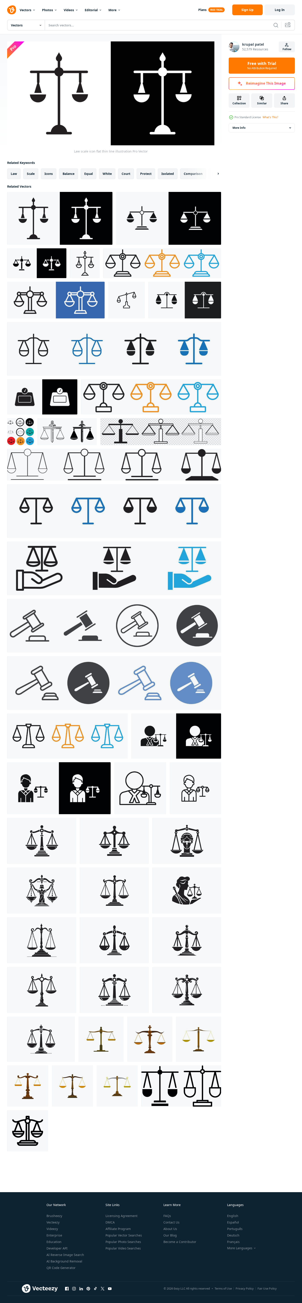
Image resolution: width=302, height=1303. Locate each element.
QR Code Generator (61, 1268)
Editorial (91, 10)
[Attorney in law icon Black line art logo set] (176, 736)
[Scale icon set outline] (114, 349)
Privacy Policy (245, 1288)
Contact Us (171, 1222)
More (112, 10)
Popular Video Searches (123, 1248)
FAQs (167, 1216)
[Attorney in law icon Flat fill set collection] (59, 788)
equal (88, 173)
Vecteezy (52, 1222)
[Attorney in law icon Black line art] (140, 788)
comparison (193, 173)
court (126, 173)
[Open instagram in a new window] (74, 1288)
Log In (280, 10)
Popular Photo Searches (123, 1242)
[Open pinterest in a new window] (88, 1288)
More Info (238, 128)
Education (53, 1242)
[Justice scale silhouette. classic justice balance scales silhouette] (41, 841)
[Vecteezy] (11, 9)
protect (146, 173)
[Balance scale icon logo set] (184, 300)
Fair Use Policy (267, 1288)
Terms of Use (223, 1288)
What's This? (270, 117)
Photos (47, 10)
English (232, 1216)
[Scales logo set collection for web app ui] (151, 396)
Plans (202, 10)
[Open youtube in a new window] (110, 1288)
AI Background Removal (64, 1261)
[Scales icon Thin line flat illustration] (42, 396)
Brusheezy (54, 1216)
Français (233, 1242)
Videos (69, 10)
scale (31, 173)
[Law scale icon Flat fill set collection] (36, 263)
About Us (170, 1229)
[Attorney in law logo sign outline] (195, 788)
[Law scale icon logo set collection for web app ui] (162, 263)
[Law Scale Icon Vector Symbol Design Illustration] (27, 1130)
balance (68, 173)
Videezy (52, 1229)
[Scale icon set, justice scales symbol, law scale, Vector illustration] (160, 431)
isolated (167, 173)
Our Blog (170, 1235)
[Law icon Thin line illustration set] (67, 736)
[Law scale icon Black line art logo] (85, 263)
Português (235, 1229)
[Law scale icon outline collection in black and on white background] (126, 300)
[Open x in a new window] (102, 1288)
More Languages (239, 1248)
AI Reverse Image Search (65, 1255)
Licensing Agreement (121, 1216)
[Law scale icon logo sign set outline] (56, 300)
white (107, 173)
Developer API (57, 1248)
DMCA (110, 1222)
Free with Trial (262, 65)
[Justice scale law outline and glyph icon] (67, 431)
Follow (287, 49)
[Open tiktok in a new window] (95, 1288)
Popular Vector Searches (124, 1235)
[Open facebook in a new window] (67, 1288)
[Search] (276, 25)
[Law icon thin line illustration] (114, 568)
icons (48, 173)
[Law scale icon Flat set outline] (168, 218)
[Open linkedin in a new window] (81, 1288)
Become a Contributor (179, 1242)
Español (233, 1222)
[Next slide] (214, 173)
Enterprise (54, 1235)
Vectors (25, 10)
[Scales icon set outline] (114, 511)
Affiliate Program (118, 1229)
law (14, 173)
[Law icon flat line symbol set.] (114, 683)
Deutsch (233, 1235)
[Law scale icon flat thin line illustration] (59, 218)
